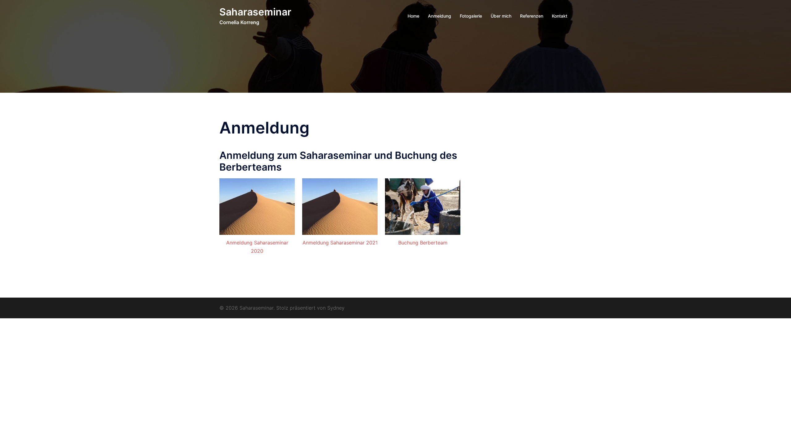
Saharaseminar (255, 12)
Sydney (336, 308)
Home (413, 16)
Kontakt (559, 16)
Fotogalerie (471, 16)
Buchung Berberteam (422, 242)
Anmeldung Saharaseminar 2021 (340, 242)
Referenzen (531, 16)
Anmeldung (439, 16)
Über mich (501, 16)
